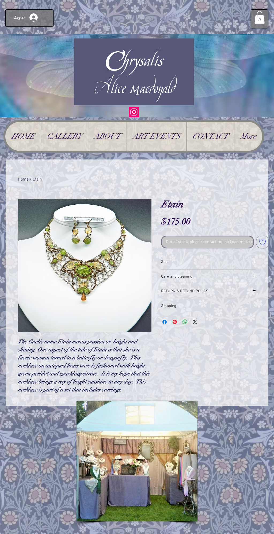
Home (23, 179)
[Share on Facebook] (164, 322)
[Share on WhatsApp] (185, 322)
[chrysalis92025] (134, 112)
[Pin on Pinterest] (175, 322)
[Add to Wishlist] (262, 242)
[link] (259, 17)
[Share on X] (195, 322)
